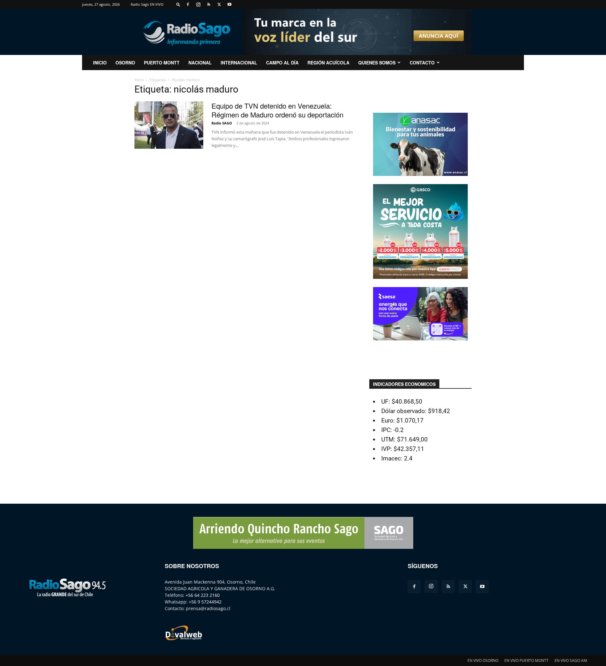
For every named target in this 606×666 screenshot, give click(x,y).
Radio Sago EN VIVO (147, 4)
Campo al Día (282, 62)
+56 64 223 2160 (203, 595)
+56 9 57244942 (205, 602)
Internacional (239, 62)
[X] (219, 4)
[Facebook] (188, 4)
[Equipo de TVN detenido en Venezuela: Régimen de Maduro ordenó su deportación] (168, 125)
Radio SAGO (221, 123)
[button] (178, 4)
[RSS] (208, 4)
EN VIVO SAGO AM (571, 660)
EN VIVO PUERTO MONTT (526, 660)
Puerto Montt (162, 62)
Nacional (200, 62)
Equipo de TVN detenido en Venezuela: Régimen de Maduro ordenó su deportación (277, 110)
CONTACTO (422, 62)
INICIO (100, 62)
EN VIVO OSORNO (482, 660)
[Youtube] (229, 4)
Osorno (125, 62)
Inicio (139, 79)
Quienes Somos (376, 62)
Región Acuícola (328, 62)
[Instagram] (198, 4)
